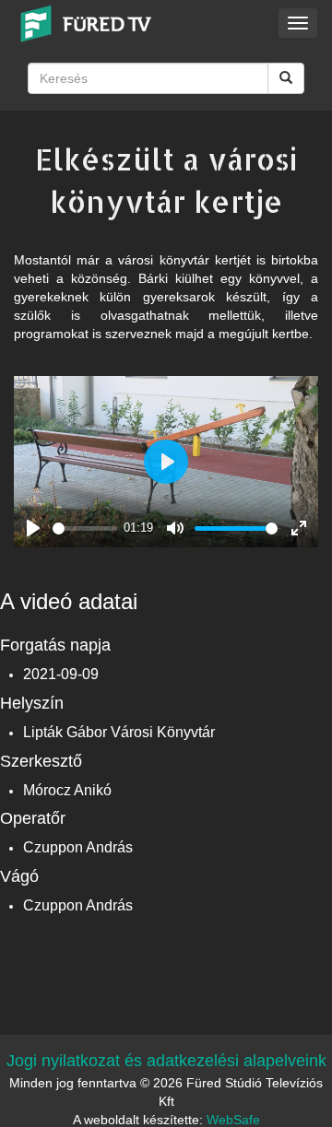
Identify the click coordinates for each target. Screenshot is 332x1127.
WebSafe (233, 1119)
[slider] (85, 528)
